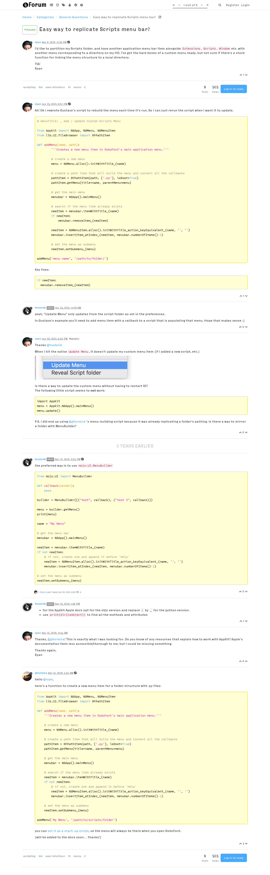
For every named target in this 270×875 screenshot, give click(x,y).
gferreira (41, 673)
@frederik (75, 339)
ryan (38, 42)
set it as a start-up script (68, 830)
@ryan (48, 679)
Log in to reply (234, 89)
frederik (40, 307)
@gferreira (77, 421)
